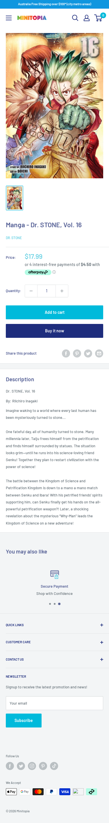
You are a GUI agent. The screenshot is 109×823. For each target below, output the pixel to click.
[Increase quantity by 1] (62, 291)
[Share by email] (99, 353)
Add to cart (55, 312)
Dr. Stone (14, 238)
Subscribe (24, 720)
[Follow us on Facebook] (10, 766)
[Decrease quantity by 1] (31, 291)
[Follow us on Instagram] (32, 766)
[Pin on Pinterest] (77, 353)
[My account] (87, 18)
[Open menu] (9, 18)
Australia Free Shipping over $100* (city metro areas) (54, 4)
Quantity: (13, 290)
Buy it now (54, 330)
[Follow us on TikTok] (54, 766)
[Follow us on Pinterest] (43, 766)
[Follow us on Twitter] (21, 766)
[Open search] (75, 18)
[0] (98, 17)
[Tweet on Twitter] (88, 353)
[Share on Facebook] (66, 353)
